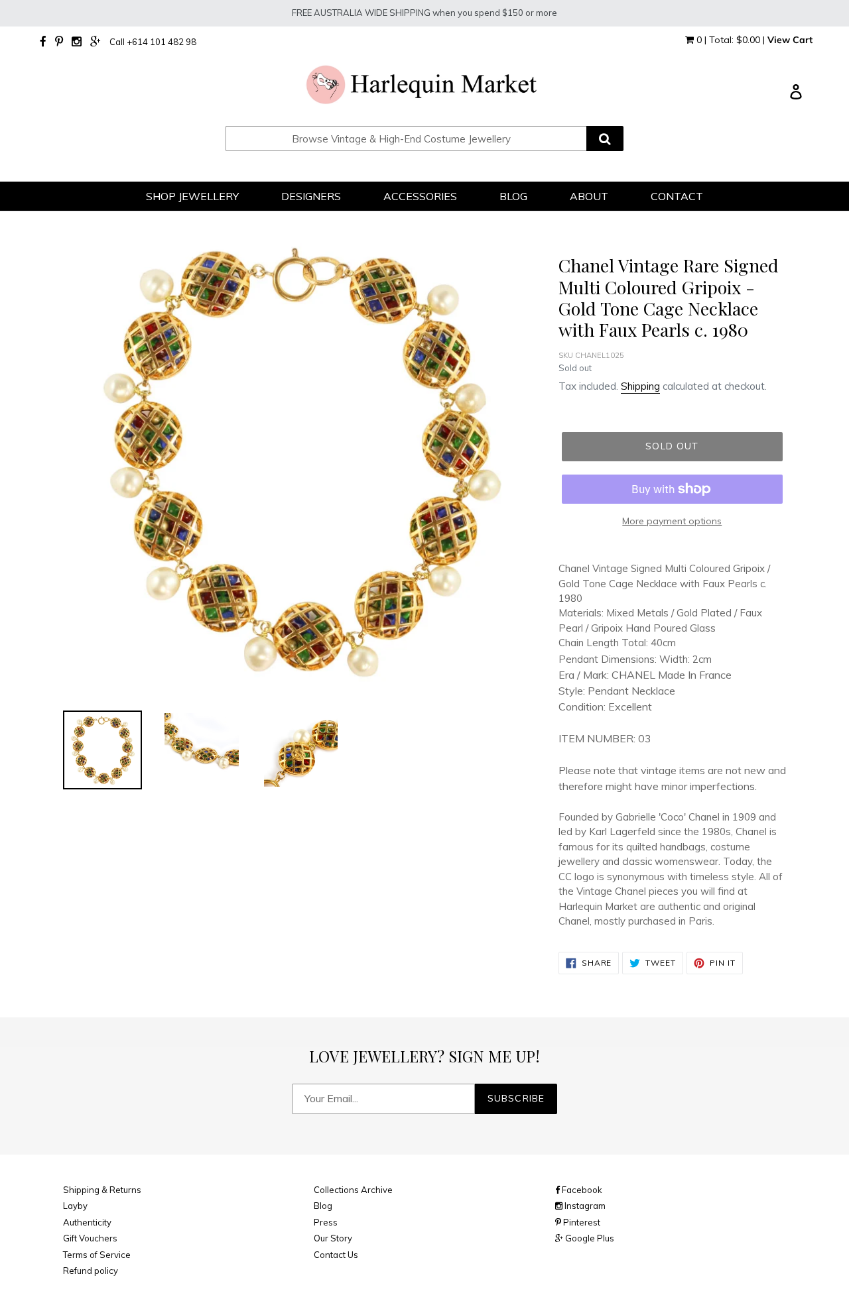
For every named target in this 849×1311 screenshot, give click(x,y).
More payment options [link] (672, 521)
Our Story (333, 1238)
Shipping (640, 386)
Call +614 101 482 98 (152, 41)
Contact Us (336, 1254)
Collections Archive (353, 1189)
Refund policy (90, 1270)
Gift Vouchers (90, 1238)
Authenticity (87, 1222)
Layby (75, 1205)
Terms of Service (97, 1254)
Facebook (581, 1189)
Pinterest (580, 1222)
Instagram (584, 1205)
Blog (323, 1205)
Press (326, 1222)
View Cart (790, 40)
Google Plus (588, 1238)
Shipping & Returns (102, 1189)
